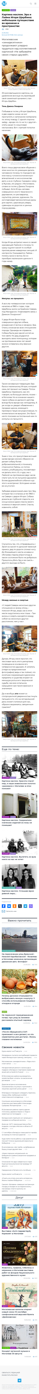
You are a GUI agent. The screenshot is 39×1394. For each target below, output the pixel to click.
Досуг (5, 1227)
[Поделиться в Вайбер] (31, 906)
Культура (6, 10)
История (6, 777)
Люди (13, 10)
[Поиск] (31, 3)
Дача (4, 992)
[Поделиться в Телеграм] (25, 906)
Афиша (11, 1306)
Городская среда (9, 887)
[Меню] (35, 3)
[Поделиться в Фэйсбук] (3, 906)
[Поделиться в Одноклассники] (14, 906)
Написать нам (11, 911)
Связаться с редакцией (11, 1372)
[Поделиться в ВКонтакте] (9, 906)
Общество (6, 1028)
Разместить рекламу (10, 1375)
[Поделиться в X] (20, 906)
